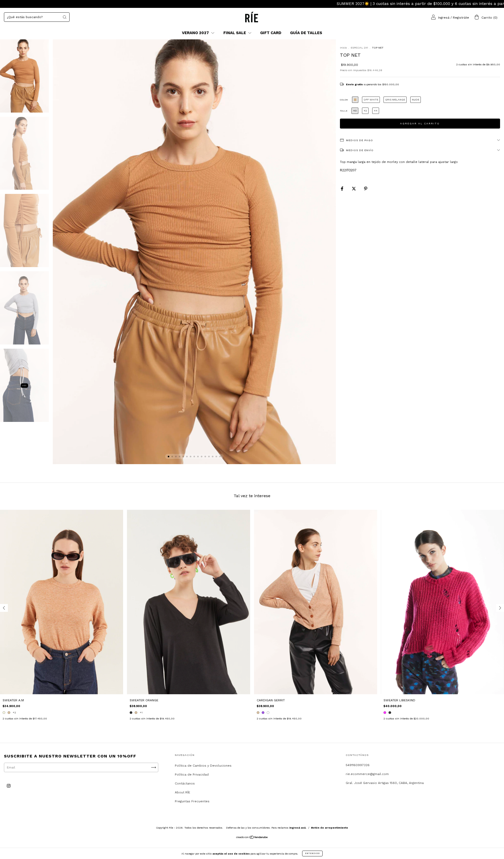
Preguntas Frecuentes (192, 801)
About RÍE (182, 792)
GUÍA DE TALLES (306, 32)
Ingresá (443, 17)
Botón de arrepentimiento (329, 827)
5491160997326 (358, 765)
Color (344, 100)
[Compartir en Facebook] (342, 188)
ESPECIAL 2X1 (359, 47)
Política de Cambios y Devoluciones (203, 765)
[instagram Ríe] (8, 786)
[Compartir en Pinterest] (366, 188)
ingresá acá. (297, 827)
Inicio (343, 47)
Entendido (312, 853)
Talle (344, 111)
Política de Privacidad (192, 774)
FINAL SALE (235, 32)
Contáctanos (185, 783)
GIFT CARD (270, 32)
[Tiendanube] (252, 838)
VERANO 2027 (196, 32)
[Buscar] (64, 17)
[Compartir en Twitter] (354, 188)
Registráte (461, 17)
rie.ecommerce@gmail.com (367, 774)
